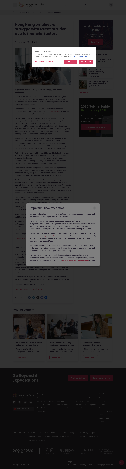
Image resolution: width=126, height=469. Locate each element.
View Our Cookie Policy (81, 56)
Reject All (70, 61)
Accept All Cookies (86, 61)
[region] (64, 57)
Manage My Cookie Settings (44, 61)
